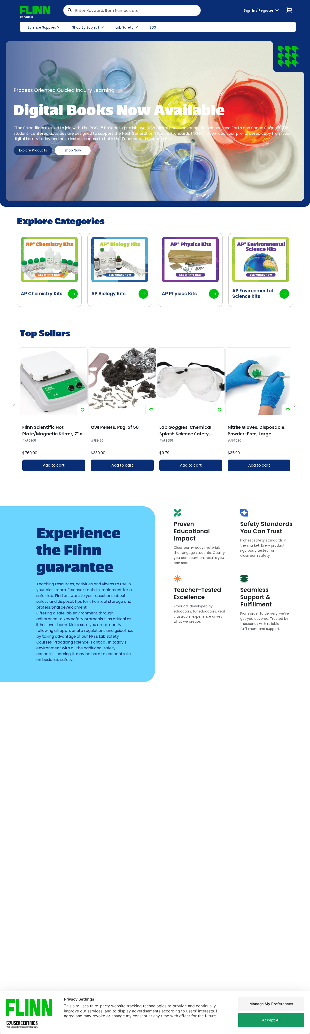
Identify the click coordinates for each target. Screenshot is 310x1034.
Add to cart (54, 465)
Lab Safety (124, 27)
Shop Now (72, 150)
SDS (153, 27)
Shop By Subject (85, 27)
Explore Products (33, 150)
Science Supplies (42, 27)
